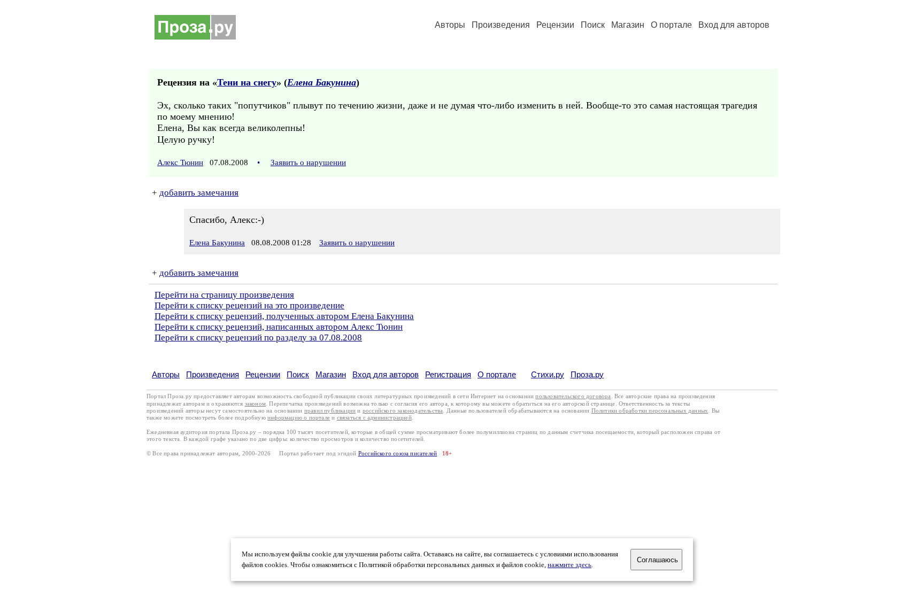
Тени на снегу (246, 82)
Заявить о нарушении (308, 162)
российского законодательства (403, 411)
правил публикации (330, 411)
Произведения (501, 24)
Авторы (450, 24)
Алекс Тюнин (180, 162)
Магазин (627, 24)
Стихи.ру (547, 374)
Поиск (593, 24)
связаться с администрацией (374, 418)
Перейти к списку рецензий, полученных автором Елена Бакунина (284, 316)
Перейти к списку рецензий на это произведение (249, 305)
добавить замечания (198, 193)
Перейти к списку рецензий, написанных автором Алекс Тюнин (279, 327)
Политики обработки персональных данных (650, 411)
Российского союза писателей (397, 453)
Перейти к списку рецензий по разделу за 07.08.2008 (258, 337)
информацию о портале (298, 418)
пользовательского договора (573, 396)
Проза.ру (587, 374)
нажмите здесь (569, 565)
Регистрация (448, 374)
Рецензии (555, 24)
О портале (497, 374)
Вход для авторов (733, 24)
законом (255, 404)
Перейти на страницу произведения (224, 295)
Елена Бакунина (321, 82)
